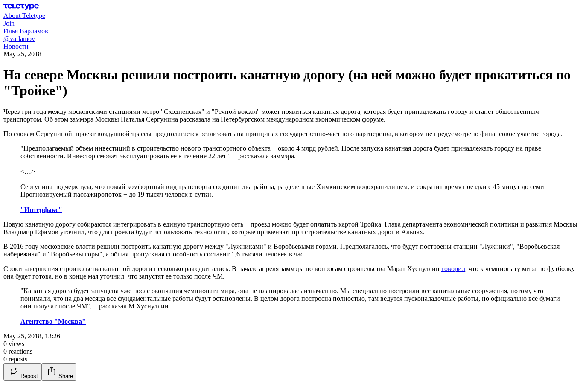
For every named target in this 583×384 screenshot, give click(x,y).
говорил (453, 268)
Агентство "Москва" (53, 321)
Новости (16, 46)
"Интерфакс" (41, 209)
